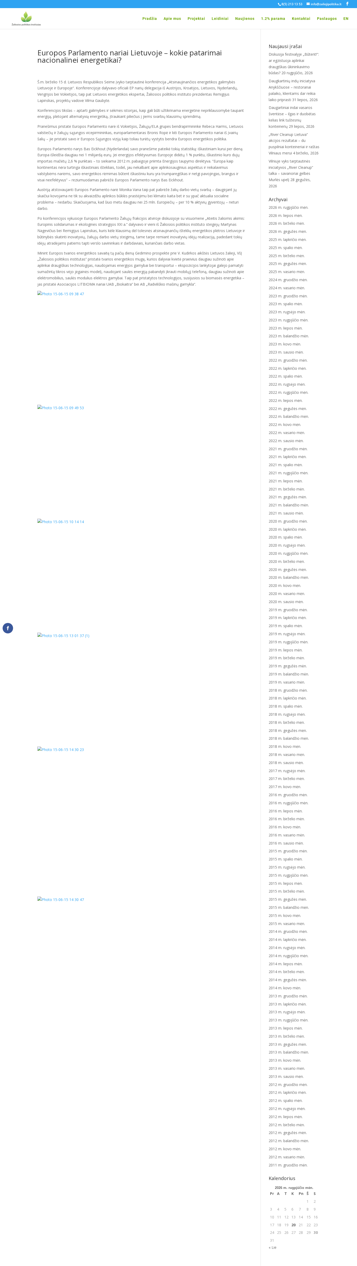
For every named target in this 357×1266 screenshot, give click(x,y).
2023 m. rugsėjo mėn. (287, 311)
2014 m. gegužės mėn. (288, 979)
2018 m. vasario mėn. (287, 754)
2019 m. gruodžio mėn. (288, 609)
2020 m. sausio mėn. (286, 601)
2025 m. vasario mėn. (287, 271)
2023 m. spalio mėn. (286, 303)
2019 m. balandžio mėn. (289, 674)
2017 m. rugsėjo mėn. (287, 770)
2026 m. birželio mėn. (287, 223)
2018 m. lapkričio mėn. (288, 698)
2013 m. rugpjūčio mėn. (288, 1020)
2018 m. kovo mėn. (285, 746)
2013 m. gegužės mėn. (288, 1044)
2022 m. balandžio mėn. (289, 416)
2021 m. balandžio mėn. (289, 504)
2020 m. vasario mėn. (287, 593)
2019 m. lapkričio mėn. (288, 617)
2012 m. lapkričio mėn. (288, 1092)
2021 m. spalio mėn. (286, 464)
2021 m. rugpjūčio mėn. (288, 472)
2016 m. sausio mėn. (286, 843)
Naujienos (245, 19)
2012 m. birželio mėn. (287, 1124)
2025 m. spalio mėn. (286, 247)
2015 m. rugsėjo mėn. (287, 867)
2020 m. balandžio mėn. (289, 577)
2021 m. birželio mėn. (287, 489)
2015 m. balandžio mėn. (289, 907)
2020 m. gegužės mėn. (288, 569)
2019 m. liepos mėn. (286, 650)
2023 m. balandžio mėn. (289, 335)
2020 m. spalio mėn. (286, 537)
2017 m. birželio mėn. (287, 778)
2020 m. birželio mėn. (287, 561)
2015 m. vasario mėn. (287, 923)
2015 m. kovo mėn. (285, 915)
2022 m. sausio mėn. (286, 440)
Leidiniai (220, 19)
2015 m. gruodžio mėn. (288, 850)
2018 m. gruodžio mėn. (288, 690)
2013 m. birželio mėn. (287, 1036)
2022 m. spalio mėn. (286, 376)
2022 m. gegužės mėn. (288, 408)
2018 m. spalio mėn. (286, 706)
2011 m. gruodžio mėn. (288, 1165)
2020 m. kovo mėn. (285, 585)
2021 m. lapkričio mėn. (288, 456)
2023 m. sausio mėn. (286, 352)
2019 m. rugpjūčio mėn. (288, 641)
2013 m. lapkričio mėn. (288, 1004)
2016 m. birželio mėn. (287, 818)
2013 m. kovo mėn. (285, 1060)
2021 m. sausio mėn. (286, 513)
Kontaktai (301, 19)
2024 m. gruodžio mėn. (288, 279)
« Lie (273, 1247)
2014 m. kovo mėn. (285, 987)
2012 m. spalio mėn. (286, 1100)
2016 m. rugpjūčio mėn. (288, 802)
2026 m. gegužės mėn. (288, 231)
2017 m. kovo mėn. (285, 786)
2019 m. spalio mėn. (286, 625)
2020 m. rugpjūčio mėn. (288, 553)
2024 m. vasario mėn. (287, 287)
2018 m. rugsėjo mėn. (287, 714)
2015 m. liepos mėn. (286, 883)
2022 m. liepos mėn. (286, 400)
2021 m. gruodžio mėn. (288, 448)
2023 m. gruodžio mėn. (288, 295)
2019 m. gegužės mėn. (288, 665)
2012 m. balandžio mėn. (289, 1140)
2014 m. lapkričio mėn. (288, 939)
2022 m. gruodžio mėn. (288, 360)
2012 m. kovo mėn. (285, 1148)
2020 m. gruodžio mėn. (288, 521)
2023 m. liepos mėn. (286, 328)
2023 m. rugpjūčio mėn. (288, 319)
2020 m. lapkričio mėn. (288, 529)
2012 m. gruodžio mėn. (288, 1084)
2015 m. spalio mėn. (286, 859)
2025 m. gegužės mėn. (288, 263)
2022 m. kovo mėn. (285, 424)
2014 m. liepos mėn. (286, 963)
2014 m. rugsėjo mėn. (287, 947)
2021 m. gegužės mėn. (288, 496)
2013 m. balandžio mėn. (289, 1052)
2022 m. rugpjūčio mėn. (288, 392)
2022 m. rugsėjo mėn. (287, 384)
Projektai (196, 19)
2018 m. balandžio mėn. (289, 738)
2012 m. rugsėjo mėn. (287, 1108)
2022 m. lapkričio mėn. (288, 368)
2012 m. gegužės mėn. (288, 1132)
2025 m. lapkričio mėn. (288, 239)
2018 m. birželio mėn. (287, 722)
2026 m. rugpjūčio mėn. (288, 207)
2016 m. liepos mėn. (286, 810)
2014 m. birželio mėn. (287, 971)
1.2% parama (273, 19)
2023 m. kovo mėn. (285, 344)
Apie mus (172, 19)
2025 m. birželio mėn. (287, 255)
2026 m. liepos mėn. (286, 215)
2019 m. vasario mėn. (287, 682)
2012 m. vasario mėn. (287, 1156)
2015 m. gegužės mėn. (288, 899)
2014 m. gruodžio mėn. (288, 931)
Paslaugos (327, 19)
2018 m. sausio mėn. (286, 762)
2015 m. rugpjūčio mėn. (288, 875)
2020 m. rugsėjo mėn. (287, 545)
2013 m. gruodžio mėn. (288, 995)
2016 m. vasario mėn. (287, 835)
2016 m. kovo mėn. (285, 826)
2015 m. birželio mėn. (287, 891)
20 (293, 1224)
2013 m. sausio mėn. (286, 1076)
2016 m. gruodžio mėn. (288, 794)
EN (346, 19)
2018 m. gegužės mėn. (288, 730)
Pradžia (149, 19)
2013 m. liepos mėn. (286, 1028)
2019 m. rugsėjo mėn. (287, 633)
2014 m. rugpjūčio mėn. (288, 955)
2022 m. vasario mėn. (287, 432)
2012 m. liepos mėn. (286, 1116)
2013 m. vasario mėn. (287, 1068)
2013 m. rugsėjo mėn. (287, 1011)
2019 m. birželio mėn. (287, 657)
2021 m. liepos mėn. (286, 480)
